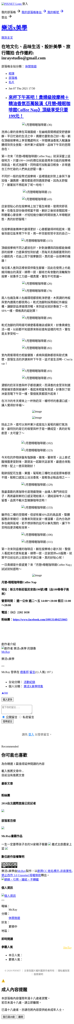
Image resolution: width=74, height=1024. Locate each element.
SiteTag (67, 947)
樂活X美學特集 (33, 686)
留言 (32, 672)
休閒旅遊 (31, 66)
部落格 (13, 77)
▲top (4, 692)
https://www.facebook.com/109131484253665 (40, 619)
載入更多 (7, 699)
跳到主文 (7, 37)
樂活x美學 (14, 28)
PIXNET (17, 970)
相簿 (11, 73)
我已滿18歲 (9, 1017)
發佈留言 (7, 721)
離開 (20, 1017)
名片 (11, 82)
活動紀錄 (29, 682)
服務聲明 (38, 974)
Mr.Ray (5, 651)
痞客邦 (24, 672)
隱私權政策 (64, 970)
